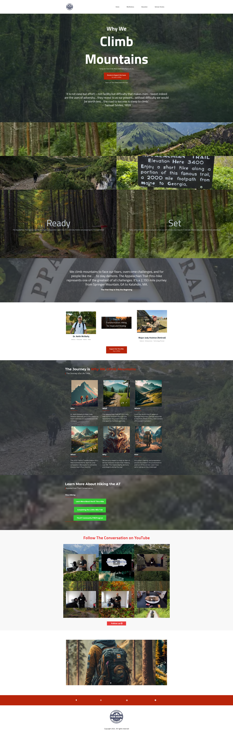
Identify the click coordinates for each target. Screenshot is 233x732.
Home (117, 7)
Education (144, 7)
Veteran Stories (159, 7)
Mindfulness (130, 7)
